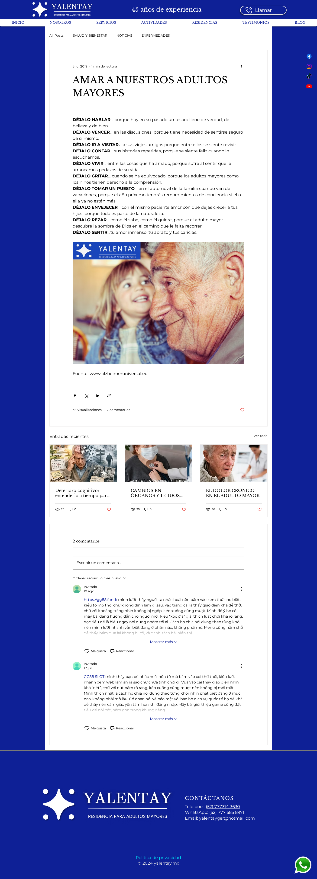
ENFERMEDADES (156, 35)
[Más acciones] (241, 66)
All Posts (56, 35)
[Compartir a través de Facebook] (75, 395)
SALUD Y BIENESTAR (90, 35)
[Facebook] (309, 56)
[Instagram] (309, 66)
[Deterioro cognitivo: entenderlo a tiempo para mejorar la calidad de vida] (83, 463)
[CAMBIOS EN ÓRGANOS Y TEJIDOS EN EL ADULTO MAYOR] (158, 463)
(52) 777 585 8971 (226, 812)
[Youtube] (309, 86)
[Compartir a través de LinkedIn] (97, 395)
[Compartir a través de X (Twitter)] (86, 395)
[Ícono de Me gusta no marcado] (87, 651)
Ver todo (261, 436)
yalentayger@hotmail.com (227, 818)
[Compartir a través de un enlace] (109, 395)
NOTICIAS (124, 35)
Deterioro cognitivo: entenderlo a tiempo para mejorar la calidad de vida (82, 493)
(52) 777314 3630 (223, 806)
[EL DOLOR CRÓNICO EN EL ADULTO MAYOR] (233, 463)
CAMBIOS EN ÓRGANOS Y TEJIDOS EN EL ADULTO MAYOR (157, 493)
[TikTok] (309, 76)
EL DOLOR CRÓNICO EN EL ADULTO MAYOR (233, 493)
